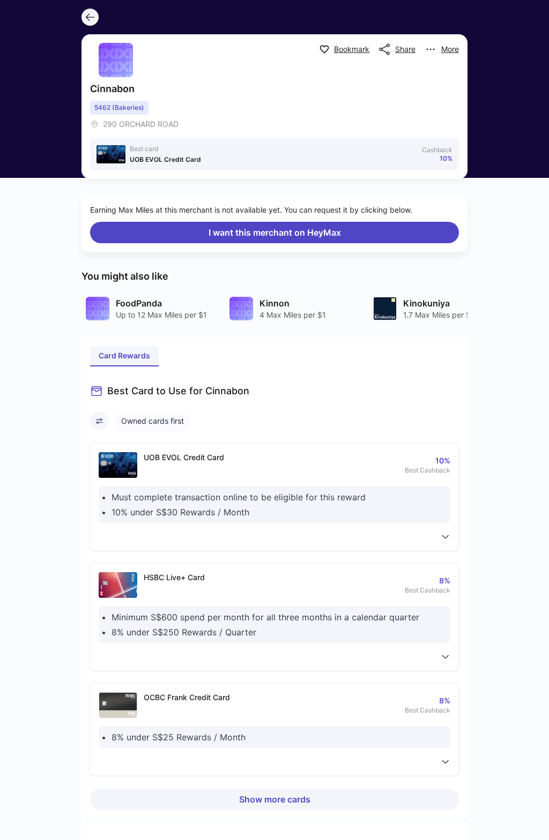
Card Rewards (124, 355)
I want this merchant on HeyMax (275, 232)
